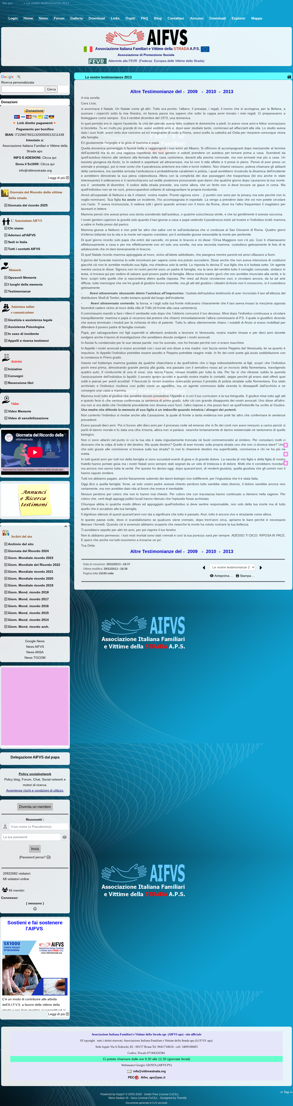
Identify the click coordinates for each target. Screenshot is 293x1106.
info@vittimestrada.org (35, 170)
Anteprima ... (224, 576)
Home (18, 3)
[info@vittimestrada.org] (129, 1071)
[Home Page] (146, 37)
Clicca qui (49, 157)
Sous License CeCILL (144, 1098)
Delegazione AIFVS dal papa (35, 757)
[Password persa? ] (35, 857)
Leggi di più (57, 178)
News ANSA (34, 652)
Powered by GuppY (112, 1094)
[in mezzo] (285, 454)
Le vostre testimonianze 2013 (108, 77)
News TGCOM (35, 657)
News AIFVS (35, 646)
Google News (35, 641)
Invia (35, 849)
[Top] (285, 445)
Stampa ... (247, 576)
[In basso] (285, 463)
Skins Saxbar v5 (118, 1098)
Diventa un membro (35, 807)
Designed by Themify (173, 1098)
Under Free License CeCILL (162, 1094)
